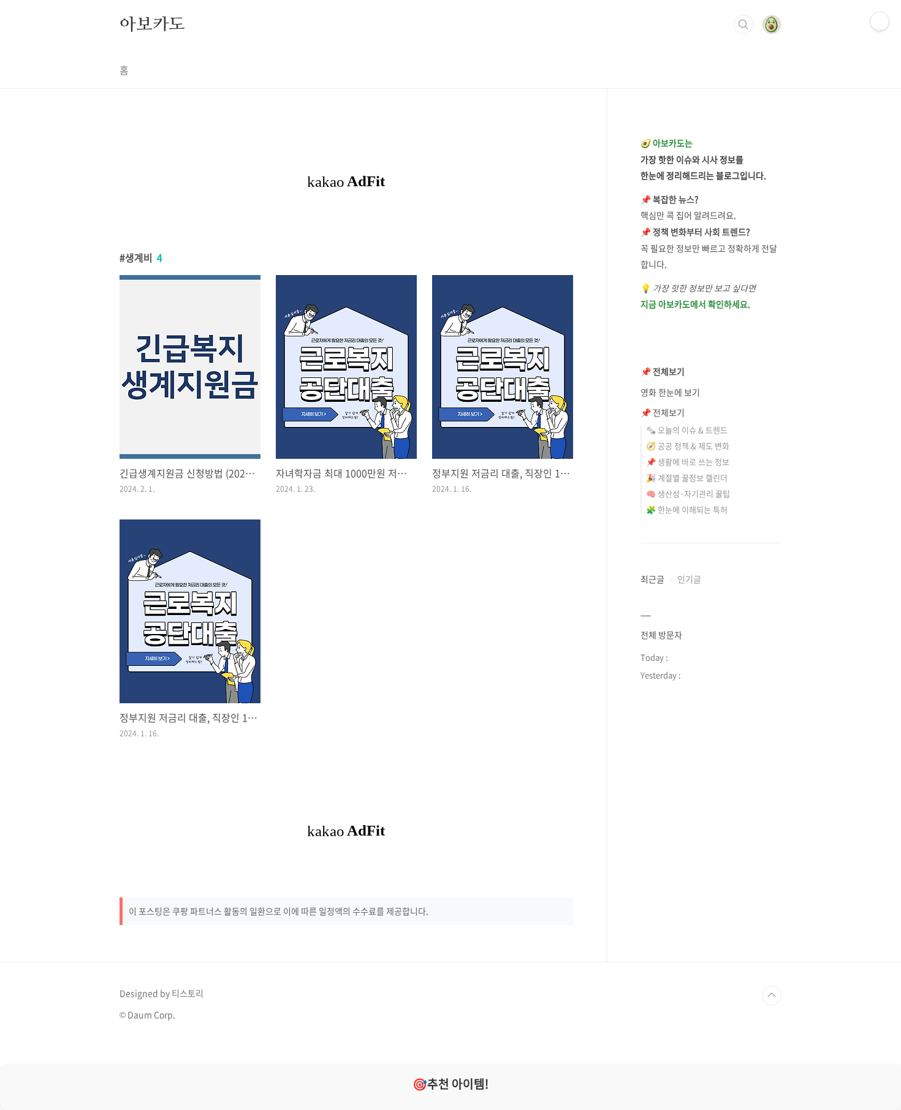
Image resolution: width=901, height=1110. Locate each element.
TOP (771, 995)
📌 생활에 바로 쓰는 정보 (687, 461)
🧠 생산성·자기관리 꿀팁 (688, 493)
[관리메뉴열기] (879, 21)
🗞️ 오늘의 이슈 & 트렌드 (687, 430)
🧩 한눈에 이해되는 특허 (687, 509)
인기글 (689, 579)
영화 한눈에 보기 (670, 392)
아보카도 (152, 24)
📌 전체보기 (663, 371)
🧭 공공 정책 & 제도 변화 (687, 445)
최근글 (652, 579)
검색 (743, 24)
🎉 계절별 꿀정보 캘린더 (687, 477)
